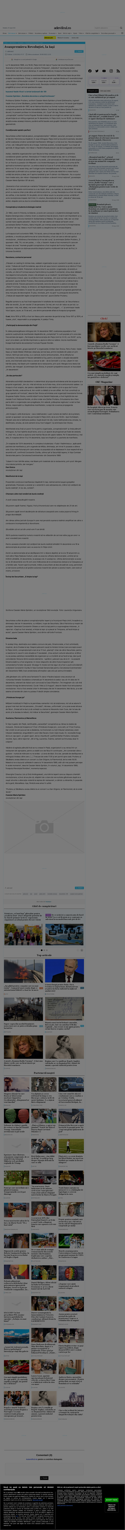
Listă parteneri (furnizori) (65, 1505)
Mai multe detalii (38, 1500)
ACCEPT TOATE (111, 1500)
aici (17, 1516)
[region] (62, 1507)
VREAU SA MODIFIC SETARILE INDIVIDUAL (111, 1507)
